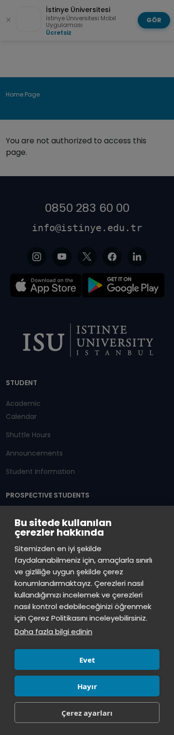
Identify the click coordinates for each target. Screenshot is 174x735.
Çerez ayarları (87, 713)
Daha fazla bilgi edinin (53, 631)
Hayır (87, 686)
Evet (87, 660)
